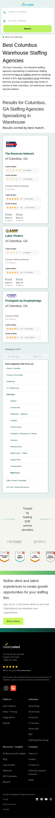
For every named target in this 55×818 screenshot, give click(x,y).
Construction (15, 407)
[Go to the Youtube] (41, 799)
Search (27, 29)
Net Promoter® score (28, 78)
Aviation (13, 401)
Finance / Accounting (15, 375)
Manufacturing (15, 447)
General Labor (16, 427)
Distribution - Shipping (18, 414)
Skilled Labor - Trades (18, 453)
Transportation (16, 466)
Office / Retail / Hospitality (16, 480)
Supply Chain (15, 460)
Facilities (13, 420)
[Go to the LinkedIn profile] (36, 799)
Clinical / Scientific (13, 368)
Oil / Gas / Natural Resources (18, 487)
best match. (36, 128)
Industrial (10, 394)
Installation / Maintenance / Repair (23, 433)
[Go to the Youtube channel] (46, 799)
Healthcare (11, 381)
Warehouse (15, 473)
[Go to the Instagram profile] (50, 799)
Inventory (14, 440)
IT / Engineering (13, 388)
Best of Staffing (23, 74)
